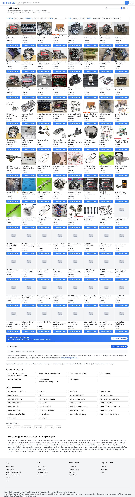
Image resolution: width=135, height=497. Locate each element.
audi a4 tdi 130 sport (46, 410)
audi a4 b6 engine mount (79, 406)
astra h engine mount (47, 399)
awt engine (43, 418)
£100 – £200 (38, 427)
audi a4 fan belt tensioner (110, 406)
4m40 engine (15, 364)
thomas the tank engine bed (49, 373)
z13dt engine (106, 373)
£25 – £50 (17, 427)
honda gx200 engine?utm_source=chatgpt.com (17, 374)
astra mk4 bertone (14, 403)
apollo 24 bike (13, 395)
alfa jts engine (110, 364)
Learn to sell (41, 469)
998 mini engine (37, 364)
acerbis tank (67, 364)
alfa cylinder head (98, 364)
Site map (72, 472)
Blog (102, 472)
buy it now (43, 18)
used (21, 18)
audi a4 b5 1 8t (13, 406)
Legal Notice (10, 469)
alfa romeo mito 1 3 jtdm (17, 391)
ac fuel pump (57, 364)
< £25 (9, 427)
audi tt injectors (44, 414)
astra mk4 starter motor (110, 399)
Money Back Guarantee (13, 472)
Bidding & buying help (13, 475)
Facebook (104, 469)
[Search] (127, 3)
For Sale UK (8, 2)
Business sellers (42, 472)
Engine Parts (15, 13)
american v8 (105, 391)
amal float (73, 391)
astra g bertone (107, 395)
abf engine (47, 364)
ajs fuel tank (77, 364)
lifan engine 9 (75, 379)
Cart (7, 480)
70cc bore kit (26, 364)
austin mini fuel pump (78, 414)
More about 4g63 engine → (70, 358)
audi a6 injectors (107, 410)
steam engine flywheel (78, 373)
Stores (8, 478)
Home (9, 13)
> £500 (58, 427)
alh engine (42, 391)
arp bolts (42, 395)
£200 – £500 (49, 427)
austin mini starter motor (110, 414)
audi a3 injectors (107, 403)
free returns (106, 18)
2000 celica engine (14, 379)
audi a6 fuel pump (76, 410)
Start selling (41, 466)
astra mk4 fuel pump (77, 399)
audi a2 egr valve (76, 403)
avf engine (11, 418)
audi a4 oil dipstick (14, 410)
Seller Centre (41, 475)
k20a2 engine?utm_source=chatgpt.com (48, 380)
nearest (75, 18)
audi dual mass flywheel (16, 414)
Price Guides (10, 466)
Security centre (74, 469)
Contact (103, 466)
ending (82, 18)
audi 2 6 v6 (43, 403)
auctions (35, 18)
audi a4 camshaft (45, 406)
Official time (73, 475)
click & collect (116, 18)
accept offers (96, 18)
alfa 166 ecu (87, 364)
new (16, 18)
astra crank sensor (77, 395)
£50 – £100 (27, 427)
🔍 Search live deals (119, 346)
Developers (72, 466)
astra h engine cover (15, 399)
